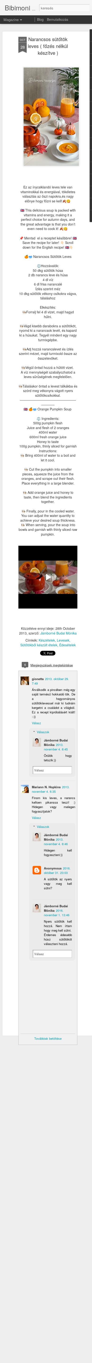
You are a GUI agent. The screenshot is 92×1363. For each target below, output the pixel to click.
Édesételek (67, 645)
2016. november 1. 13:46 (56, 912)
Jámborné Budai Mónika (58, 633)
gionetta (38, 679)
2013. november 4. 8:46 (56, 841)
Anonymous (53, 868)
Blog (40, 19)
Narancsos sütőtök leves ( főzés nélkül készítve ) (48, 46)
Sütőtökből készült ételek (38, 645)
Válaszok (43, 732)
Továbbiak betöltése (48, 1038)
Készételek (47, 640)
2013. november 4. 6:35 (51, 789)
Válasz (36, 723)
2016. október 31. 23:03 (57, 870)
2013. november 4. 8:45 (56, 746)
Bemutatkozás (57, 19)
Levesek (63, 640)
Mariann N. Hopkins (46, 787)
